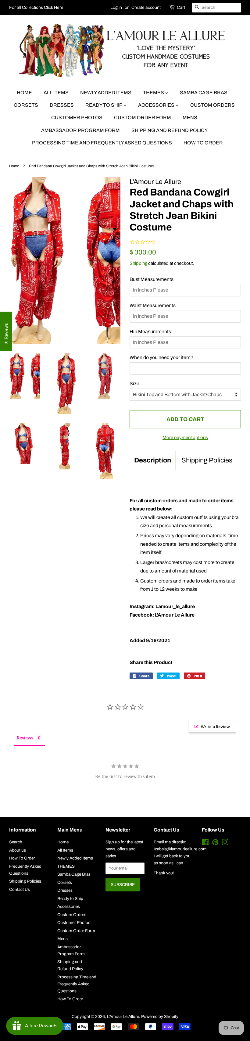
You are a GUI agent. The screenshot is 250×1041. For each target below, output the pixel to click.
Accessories (156, 105)
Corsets (26, 105)
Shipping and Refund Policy (169, 130)
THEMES (154, 92)
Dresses (62, 105)
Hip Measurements (150, 331)
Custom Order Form (142, 117)
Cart (181, 7)
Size (134, 383)
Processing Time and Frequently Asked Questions (102, 142)
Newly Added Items (105, 92)
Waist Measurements (153, 305)
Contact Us (19, 889)
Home (24, 92)
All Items (56, 92)
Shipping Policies (206, 460)
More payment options (185, 437)
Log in (116, 7)
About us (17, 850)
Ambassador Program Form (80, 130)
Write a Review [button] (215, 726)
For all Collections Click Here (36, 7)
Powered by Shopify (159, 1016)
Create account (146, 7)
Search (15, 842)
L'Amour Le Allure (123, 1016)
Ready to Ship (104, 105)
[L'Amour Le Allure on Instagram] (225, 843)
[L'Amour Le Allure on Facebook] (205, 843)
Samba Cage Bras (203, 92)
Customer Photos (76, 117)
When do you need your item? (161, 357)
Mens (190, 117)
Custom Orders (212, 105)
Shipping (138, 263)
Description (152, 460)
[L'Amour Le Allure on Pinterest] (215, 843)
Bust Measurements (151, 279)
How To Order (203, 142)
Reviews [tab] (25, 738)
